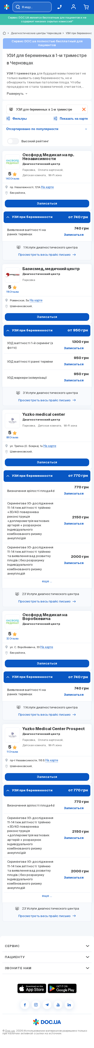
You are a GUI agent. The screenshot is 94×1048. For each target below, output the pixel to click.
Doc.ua (10, 1030)
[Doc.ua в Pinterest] (69, 1004)
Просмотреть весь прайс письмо (44, 254)
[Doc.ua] (7, 7)
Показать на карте (74, 118)
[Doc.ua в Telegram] (47, 1004)
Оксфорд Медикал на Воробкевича (44, 617)
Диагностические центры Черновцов (34, 33)
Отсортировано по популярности (47, 129)
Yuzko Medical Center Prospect (53, 729)
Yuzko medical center (43, 415)
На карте (47, 187)
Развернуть (15, 93)
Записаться (74, 235)
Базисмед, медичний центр (51, 269)
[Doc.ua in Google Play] (62, 988)
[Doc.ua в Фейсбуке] (24, 1004)
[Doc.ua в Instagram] (36, 1004)
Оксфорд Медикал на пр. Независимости (48, 157)
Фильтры (20, 118)
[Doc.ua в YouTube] (58, 1004)
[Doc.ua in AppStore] (31, 988)
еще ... (47, 581)
